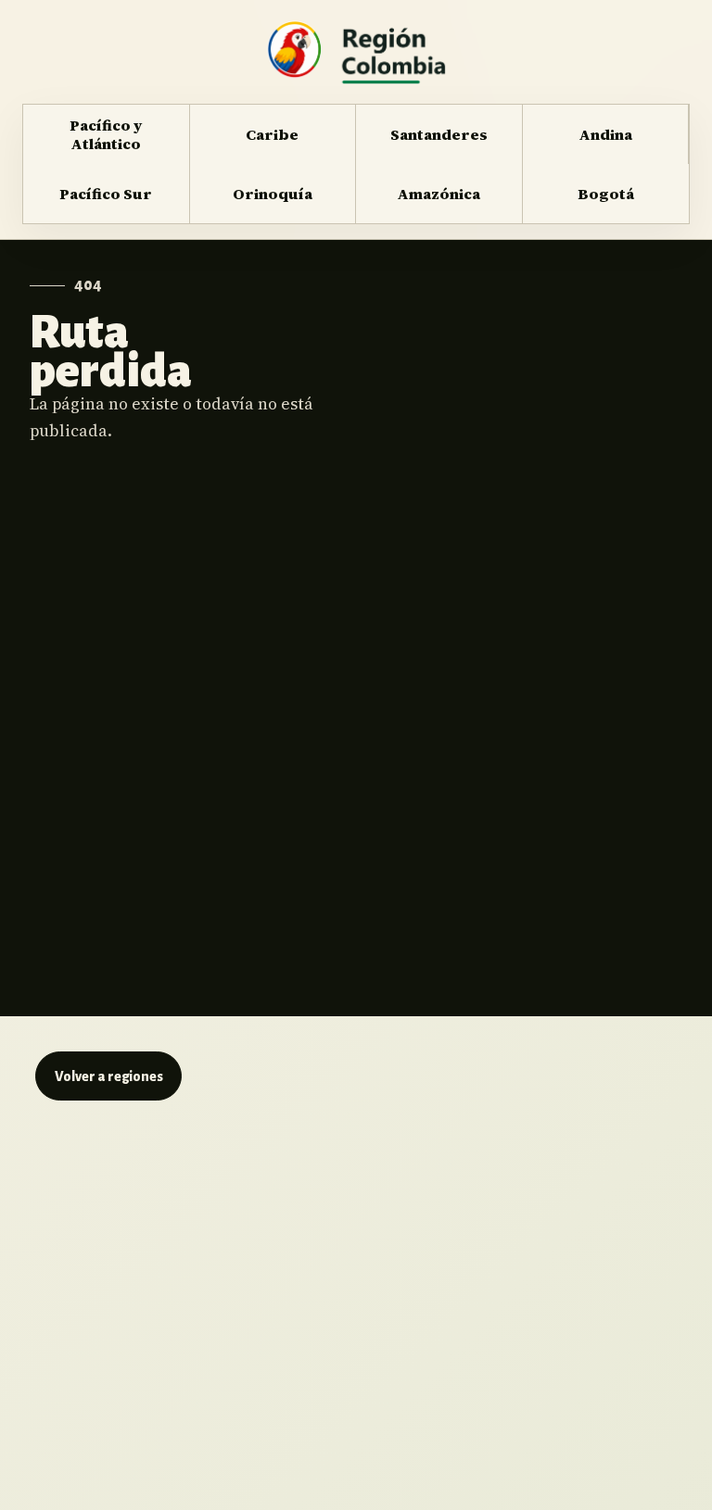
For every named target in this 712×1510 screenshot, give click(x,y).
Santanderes (439, 134)
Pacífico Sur (105, 193)
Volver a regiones (109, 1076)
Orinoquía (272, 193)
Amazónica (438, 193)
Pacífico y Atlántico (106, 134)
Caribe (272, 134)
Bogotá (606, 193)
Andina (605, 134)
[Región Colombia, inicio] (356, 52)
